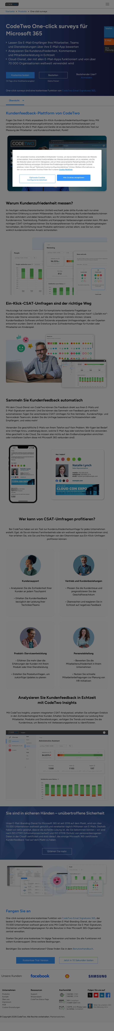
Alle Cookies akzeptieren (73, 177)
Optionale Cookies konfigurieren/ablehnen (37, 178)
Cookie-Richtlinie (65, 170)
